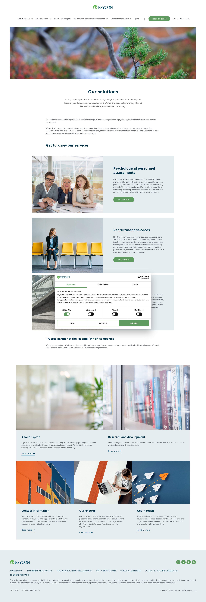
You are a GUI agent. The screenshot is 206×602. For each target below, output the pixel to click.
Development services (130, 571)
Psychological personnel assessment (74, 571)
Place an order (159, 18)
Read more (26, 453)
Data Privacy (14, 590)
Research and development (40, 571)
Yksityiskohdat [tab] (103, 284)
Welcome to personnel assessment (89, 19)
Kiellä (72, 323)
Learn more (124, 199)
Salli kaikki (134, 323)
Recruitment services (106, 571)
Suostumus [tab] (71, 284)
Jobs (137, 19)
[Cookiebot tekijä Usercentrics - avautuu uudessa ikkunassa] (139, 277)
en (174, 19)
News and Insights (62, 19)
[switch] (91, 314)
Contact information (120, 19)
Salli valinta (103, 323)
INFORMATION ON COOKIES (31, 590)
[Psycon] (103, 7)
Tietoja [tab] (135, 284)
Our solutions (42, 19)
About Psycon (24, 19)
